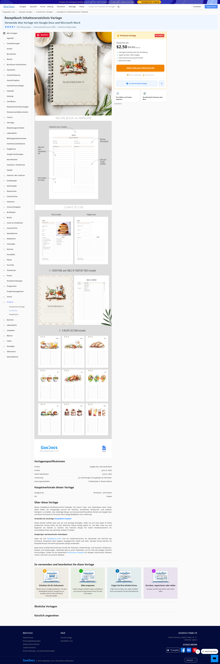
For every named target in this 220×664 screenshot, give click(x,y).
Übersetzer (11, 351)
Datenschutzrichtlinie (31, 644)
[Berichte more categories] (4, 320)
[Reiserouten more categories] (4, 191)
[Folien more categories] (4, 341)
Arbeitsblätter (12, 357)
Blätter (10, 336)
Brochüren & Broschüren (16, 64)
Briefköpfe (11, 212)
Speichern (44, 35)
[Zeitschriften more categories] (4, 196)
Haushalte (11, 70)
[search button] (118, 6)
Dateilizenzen (28, 637)
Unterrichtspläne (14, 207)
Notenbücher (12, 159)
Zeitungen (11, 244)
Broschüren (11, 54)
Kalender (10, 91)
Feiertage (72, 7)
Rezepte (10, 302)
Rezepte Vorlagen (26, 12)
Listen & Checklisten (15, 223)
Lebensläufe (12, 133)
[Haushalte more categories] (4, 70)
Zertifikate (11, 101)
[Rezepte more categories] (4, 302)
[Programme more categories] (4, 286)
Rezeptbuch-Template (63, 519)
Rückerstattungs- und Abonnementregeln (39, 651)
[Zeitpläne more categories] (4, 330)
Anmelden (197, 7)
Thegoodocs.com (9, 12)
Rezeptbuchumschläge (17, 307)
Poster (9, 275)
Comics (10, 117)
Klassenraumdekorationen (17, 112)
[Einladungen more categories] (4, 181)
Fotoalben (11, 254)
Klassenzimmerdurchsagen (18, 107)
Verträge (10, 122)
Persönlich (61, 7)
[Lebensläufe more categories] (4, 133)
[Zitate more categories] (4, 297)
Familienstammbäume (16, 144)
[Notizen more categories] (4, 249)
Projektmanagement (15, 291)
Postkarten (11, 270)
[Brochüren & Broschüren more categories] (4, 65)
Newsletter (11, 239)
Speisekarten (12, 233)
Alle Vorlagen (12, 33)
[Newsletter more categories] (4, 239)
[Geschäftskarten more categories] (4, 75)
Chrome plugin (66, 637)
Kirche (42, 7)
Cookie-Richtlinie (29, 647)
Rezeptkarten (13, 314)
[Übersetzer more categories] (4, 352)
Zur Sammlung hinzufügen (138, 83)
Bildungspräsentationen (16, 138)
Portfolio (10, 265)
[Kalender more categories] (4, 91)
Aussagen (11, 346)
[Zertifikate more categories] (4, 101)
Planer (9, 260)
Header (10, 170)
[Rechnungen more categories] (4, 186)
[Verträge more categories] (4, 123)
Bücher (9, 59)
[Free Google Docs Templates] (9, 6)
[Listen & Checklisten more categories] (4, 223)
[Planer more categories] (4, 260)
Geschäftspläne (13, 80)
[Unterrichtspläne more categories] (4, 207)
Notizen (10, 249)
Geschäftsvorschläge (15, 86)
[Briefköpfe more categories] (4, 212)
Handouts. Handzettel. (16, 165)
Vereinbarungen (13, 43)
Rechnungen (12, 186)
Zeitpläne (11, 330)
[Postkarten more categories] (4, 270)
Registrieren (211, 7)
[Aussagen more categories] (4, 346)
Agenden (10, 38)
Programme (11, 286)
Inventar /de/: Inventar (16, 175)
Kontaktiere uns (67, 641)
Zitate (9, 297)
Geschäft (33, 7)
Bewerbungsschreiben (15, 128)
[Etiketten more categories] (4, 202)
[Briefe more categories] (4, 218)
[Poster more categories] (4, 276)
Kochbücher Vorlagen (44, 12)
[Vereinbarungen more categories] (4, 43)
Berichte (10, 320)
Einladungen (12, 181)
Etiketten (10, 202)
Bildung (50, 7)
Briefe (9, 217)
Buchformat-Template (75, 552)
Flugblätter (11, 149)
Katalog (10, 96)
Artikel (9, 49)
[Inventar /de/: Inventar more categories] (4, 175)
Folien (9, 341)
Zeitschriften (12, 196)
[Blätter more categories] (4, 336)
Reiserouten (11, 191)
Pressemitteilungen (14, 281)
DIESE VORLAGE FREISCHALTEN (140, 68)
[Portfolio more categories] (4, 265)
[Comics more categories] (4, 117)
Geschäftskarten (13, 75)
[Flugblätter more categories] (4, 149)
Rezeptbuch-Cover (54, 538)
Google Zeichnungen (15, 154)
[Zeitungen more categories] (4, 244)
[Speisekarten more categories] (4, 233)
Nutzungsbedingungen (32, 641)
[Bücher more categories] (4, 59)
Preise (81, 7)
